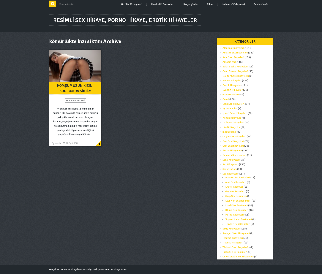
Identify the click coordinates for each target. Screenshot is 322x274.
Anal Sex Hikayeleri (233, 57)
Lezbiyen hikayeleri (233, 122)
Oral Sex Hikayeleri (233, 141)
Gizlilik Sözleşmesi (131, 4)
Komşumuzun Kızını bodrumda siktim (75, 88)
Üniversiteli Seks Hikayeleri (238, 256)
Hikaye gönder (190, 4)
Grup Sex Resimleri (236, 196)
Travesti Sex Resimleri (237, 224)
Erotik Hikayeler (231, 85)
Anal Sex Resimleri (235, 182)
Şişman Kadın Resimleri (238, 219)
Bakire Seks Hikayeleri (235, 66)
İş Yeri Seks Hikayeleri (234, 113)
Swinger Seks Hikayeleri (236, 233)
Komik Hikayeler (231, 117)
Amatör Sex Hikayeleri (235, 52)
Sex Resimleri (230, 173)
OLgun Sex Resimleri (236, 210)
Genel (225, 99)
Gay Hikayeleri (230, 94)
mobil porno (229, 131)
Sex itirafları (229, 169)
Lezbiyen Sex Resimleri (238, 200)
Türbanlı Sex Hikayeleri (235, 247)
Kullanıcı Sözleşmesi (233, 4)
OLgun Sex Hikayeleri (234, 136)
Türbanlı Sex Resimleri (234, 252)
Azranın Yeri (229, 62)
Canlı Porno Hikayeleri (235, 71)
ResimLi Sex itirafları (234, 155)
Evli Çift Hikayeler (232, 89)
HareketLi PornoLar (162, 4)
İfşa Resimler (229, 108)
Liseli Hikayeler (231, 127)
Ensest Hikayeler (232, 80)
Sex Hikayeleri (75, 100)
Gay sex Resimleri (235, 191)
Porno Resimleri (234, 214)
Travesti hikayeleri (232, 242)
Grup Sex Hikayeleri (233, 103)
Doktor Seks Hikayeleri (235, 75)
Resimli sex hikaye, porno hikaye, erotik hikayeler (125, 20)
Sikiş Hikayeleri (231, 228)
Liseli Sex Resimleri (236, 205)
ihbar (210, 4)
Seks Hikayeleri (231, 159)
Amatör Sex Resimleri (237, 177)
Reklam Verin (261, 4)
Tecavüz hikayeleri (232, 238)
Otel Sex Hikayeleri (233, 145)
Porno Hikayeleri (232, 150)
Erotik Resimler (234, 186)
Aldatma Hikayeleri (233, 48)
